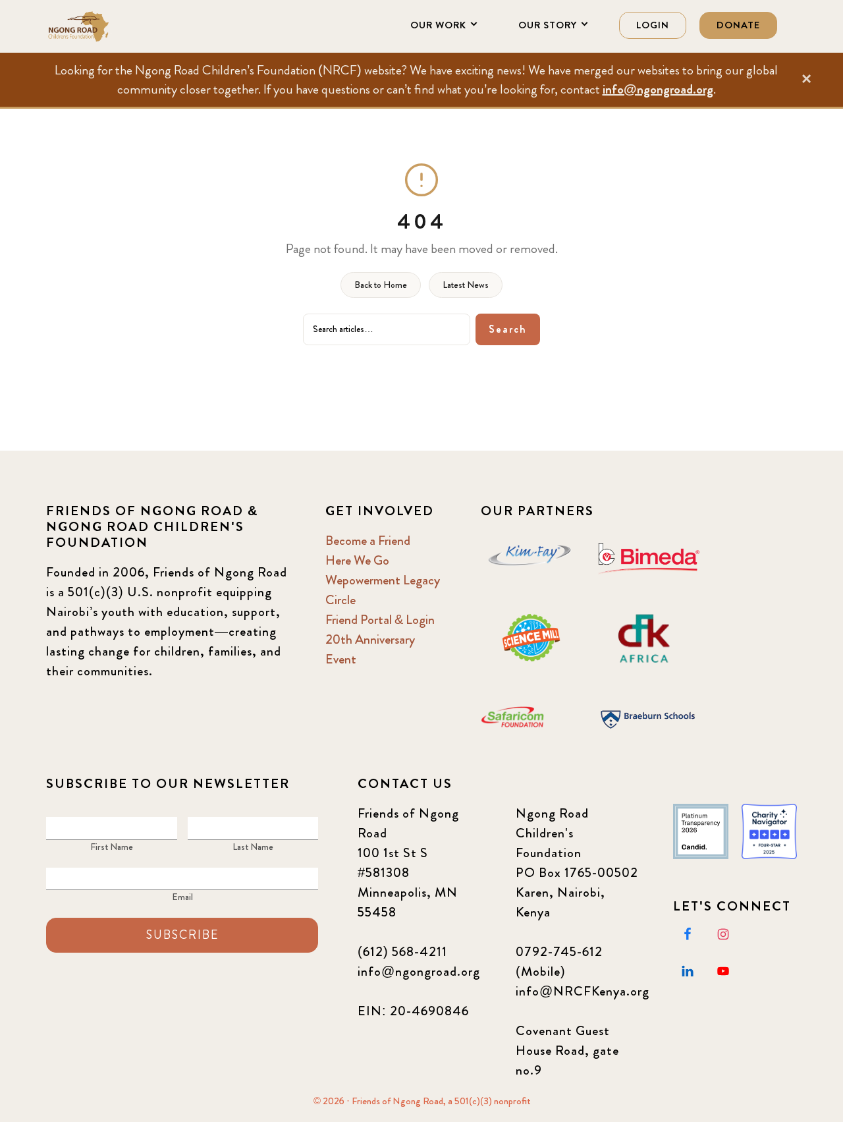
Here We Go (357, 560)
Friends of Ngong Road (112, 26)
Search (508, 329)
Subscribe (182, 934)
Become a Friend (367, 540)
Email (182, 896)
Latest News (466, 284)
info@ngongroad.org (658, 89)
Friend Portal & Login (380, 619)
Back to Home (380, 284)
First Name (111, 846)
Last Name (252, 846)
